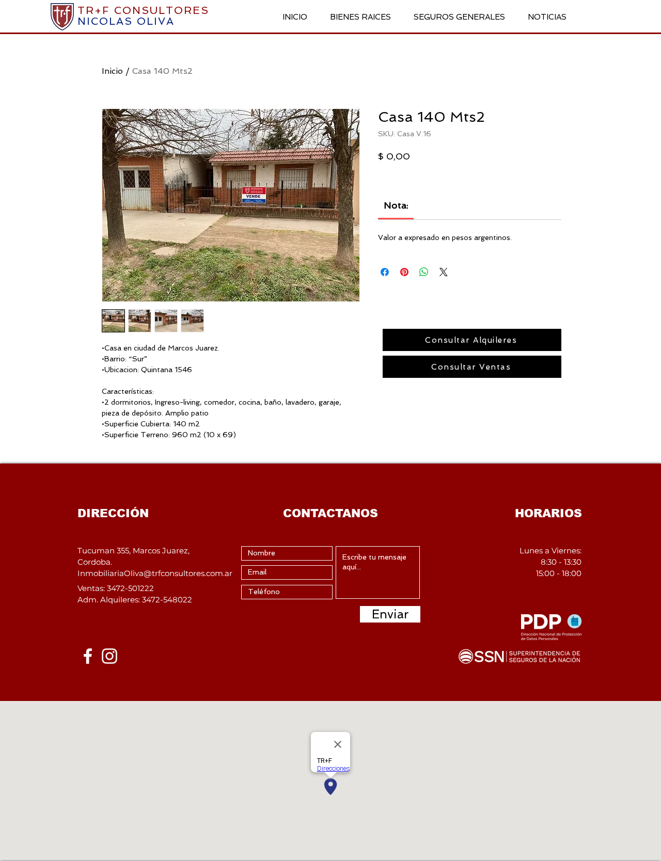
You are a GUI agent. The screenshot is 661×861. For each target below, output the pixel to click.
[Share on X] (443, 272)
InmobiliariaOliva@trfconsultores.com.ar (154, 573)
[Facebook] (87, 656)
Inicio (112, 71)
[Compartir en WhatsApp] (424, 272)
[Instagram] (109, 656)
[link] (396, 205)
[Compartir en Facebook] (385, 272)
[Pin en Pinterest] (404, 272)
